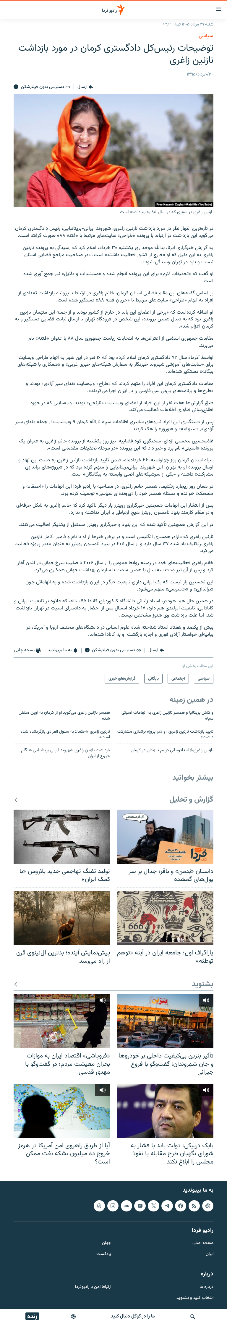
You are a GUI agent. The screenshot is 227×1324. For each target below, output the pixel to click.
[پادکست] (73, 1316)
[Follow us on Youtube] (139, 1205)
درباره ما (206, 1287)
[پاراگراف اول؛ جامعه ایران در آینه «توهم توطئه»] (165, 918)
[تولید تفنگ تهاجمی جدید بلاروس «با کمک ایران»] (62, 837)
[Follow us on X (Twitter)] (153, 1205)
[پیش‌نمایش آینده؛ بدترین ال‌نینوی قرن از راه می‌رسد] (62, 918)
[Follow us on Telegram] (167, 1205)
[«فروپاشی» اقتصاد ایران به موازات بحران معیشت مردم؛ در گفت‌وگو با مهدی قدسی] (62, 1021)
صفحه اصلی (202, 1243)
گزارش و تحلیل (191, 800)
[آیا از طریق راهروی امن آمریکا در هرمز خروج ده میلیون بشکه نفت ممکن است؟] (62, 1111)
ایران (209, 1254)
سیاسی (206, 36)
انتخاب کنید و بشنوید (194, 1298)
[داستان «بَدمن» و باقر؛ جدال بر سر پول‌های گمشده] (165, 837)
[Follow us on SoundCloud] (126, 1205)
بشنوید (202, 984)
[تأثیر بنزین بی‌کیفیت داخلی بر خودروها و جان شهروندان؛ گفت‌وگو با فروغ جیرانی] (165, 1021)
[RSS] (194, 1205)
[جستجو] (193, 1316)
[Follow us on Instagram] (113, 1205)
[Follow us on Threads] (99, 1205)
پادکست (103, 1254)
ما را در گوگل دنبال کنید (133, 1316)
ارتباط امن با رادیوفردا (93, 1287)
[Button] (85, 87)
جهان (106, 1243)
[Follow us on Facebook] (180, 1205)
